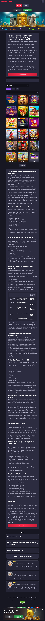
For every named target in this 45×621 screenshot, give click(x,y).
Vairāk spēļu (22, 165)
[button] (1, 19)
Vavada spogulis (22, 74)
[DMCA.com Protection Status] (22, 604)
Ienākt (26, 5)
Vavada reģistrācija (22, 525)
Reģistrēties (19, 5)
